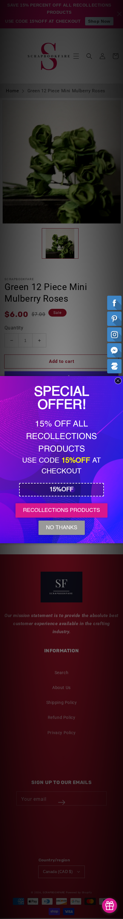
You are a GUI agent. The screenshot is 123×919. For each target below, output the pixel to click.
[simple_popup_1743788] (109, 905)
